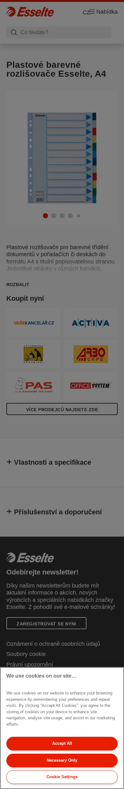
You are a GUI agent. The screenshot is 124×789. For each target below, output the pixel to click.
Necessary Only (62, 760)
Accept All (62, 743)
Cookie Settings (62, 776)
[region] (62, 728)
